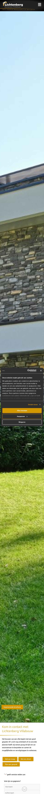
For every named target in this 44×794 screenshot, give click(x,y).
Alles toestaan (22, 410)
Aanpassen (21, 416)
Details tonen (33, 404)
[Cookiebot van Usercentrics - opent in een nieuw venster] (27, 370)
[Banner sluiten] (41, 370)
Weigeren (22, 422)
